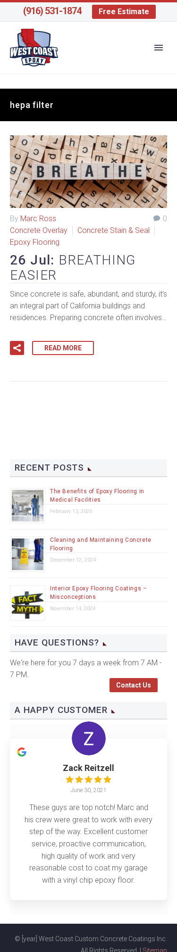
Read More (63, 348)
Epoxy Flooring (34, 242)
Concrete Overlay (38, 230)
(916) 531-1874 (52, 11)
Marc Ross (38, 218)
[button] (17, 348)
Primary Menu (158, 48)
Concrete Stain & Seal (113, 230)
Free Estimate (124, 11)
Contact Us (133, 685)
